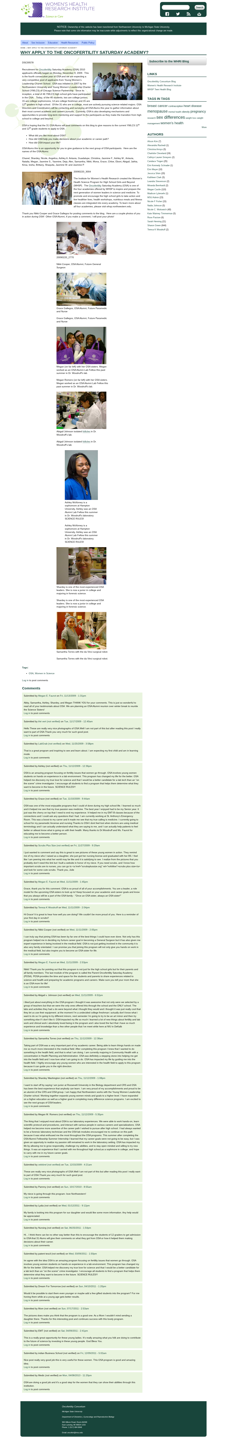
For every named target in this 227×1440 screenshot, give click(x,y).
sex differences (170, 117)
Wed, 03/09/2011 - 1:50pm (83, 1253)
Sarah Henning (154, 221)
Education (53, 42)
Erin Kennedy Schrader (158, 165)
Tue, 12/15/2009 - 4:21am (78, 1164)
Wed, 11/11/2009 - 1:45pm (74, 881)
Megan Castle (154, 189)
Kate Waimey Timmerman (159, 213)
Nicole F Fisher (154, 201)
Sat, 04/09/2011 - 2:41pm (74, 1330)
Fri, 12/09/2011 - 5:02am (93, 1353)
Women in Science (45, 673)
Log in (25, 680)
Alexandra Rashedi (156, 145)
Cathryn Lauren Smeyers (159, 157)
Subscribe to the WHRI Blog (169, 61)
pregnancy (198, 111)
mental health (174, 112)
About (25, 42)
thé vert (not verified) (49, 721)
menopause (157, 111)
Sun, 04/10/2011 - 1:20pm (92, 1286)
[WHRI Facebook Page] (167, 14)
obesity (186, 111)
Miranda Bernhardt (156, 185)
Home (22, 48)
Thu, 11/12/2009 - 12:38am (88, 1038)
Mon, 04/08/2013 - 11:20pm (77, 1375)
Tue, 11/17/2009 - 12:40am (78, 721)
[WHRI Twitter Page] (178, 14)
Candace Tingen (155, 161)
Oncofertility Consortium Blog (161, 81)
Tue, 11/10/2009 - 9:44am (76, 798)
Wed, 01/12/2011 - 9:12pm (76, 1205)
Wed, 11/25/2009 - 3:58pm (79, 743)
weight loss (191, 118)
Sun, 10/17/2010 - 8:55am (78, 1186)
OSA (31, 673)
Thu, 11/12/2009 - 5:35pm (89, 1114)
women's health (172, 123)
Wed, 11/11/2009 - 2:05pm (84, 929)
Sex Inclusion (38, 42)
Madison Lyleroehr (156, 193)
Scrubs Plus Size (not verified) (54, 845)
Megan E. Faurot (47, 695)
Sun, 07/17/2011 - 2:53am (75, 1308)
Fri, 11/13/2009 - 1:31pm (73, 695)
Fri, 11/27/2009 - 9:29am (87, 845)
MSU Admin (153, 197)
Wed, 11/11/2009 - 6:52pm (89, 995)
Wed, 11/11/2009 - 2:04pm (76, 907)
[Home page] (57, 17)
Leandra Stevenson (156, 181)
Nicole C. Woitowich (157, 209)
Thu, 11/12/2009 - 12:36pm (77, 766)
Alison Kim (152, 141)
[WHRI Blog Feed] (189, 14)
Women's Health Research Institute (164, 85)
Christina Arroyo (155, 149)
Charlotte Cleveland (156, 153)
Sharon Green (154, 225)
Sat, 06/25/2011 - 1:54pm (77, 1227)
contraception (175, 106)
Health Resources (69, 42)
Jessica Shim (154, 173)
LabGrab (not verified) (49, 743)
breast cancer (157, 106)
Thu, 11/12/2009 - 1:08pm (91, 1078)
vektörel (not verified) (49, 1164)
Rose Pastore (154, 217)
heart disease (193, 106)
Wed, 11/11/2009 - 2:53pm (74, 962)
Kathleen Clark (154, 177)
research (151, 118)
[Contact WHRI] (199, 14)
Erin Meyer (152, 169)
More (204, 127)
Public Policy (88, 42)
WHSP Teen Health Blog (159, 89)
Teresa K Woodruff (48, 907)
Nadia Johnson (154, 205)
